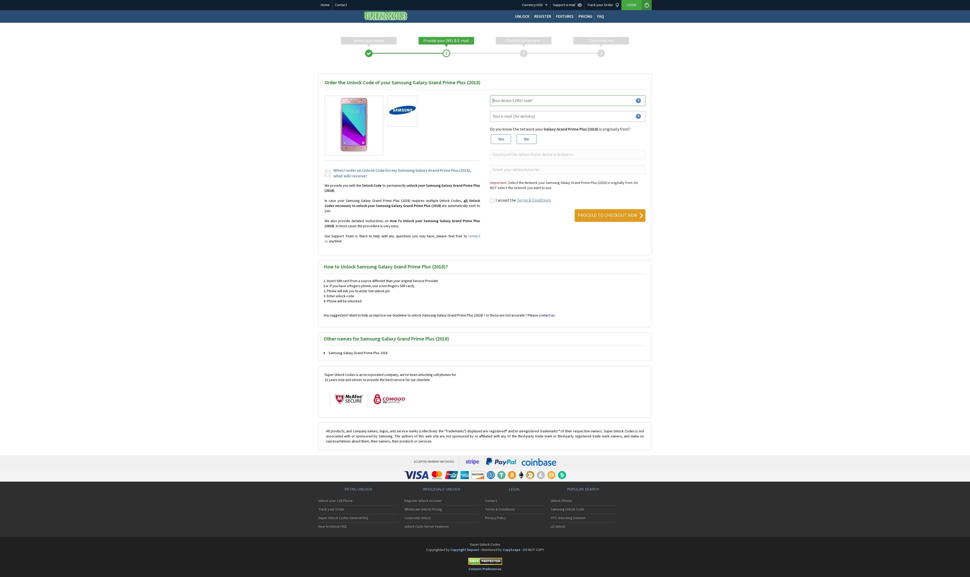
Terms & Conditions (534, 200)
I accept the (523, 200)
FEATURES (565, 16)
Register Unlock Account (423, 500)
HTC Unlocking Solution (568, 518)
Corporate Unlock (417, 518)
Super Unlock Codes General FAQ (343, 518)
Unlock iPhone (561, 500)
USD (532, 5)
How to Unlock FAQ (332, 526)
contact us (547, 315)
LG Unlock (558, 526)
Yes (501, 139)
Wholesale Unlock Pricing (423, 509)
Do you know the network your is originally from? (560, 129)
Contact (341, 5)
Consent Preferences (485, 569)
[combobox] (567, 154)
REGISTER (542, 16)
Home (325, 5)
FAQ (600, 16)
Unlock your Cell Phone (335, 500)
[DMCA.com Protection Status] (485, 562)
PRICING (585, 16)
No (526, 139)
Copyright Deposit (464, 549)
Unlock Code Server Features (426, 526)
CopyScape (511, 549)
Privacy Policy (495, 518)
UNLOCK (522, 16)
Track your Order (331, 509)
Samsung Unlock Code (567, 509)
